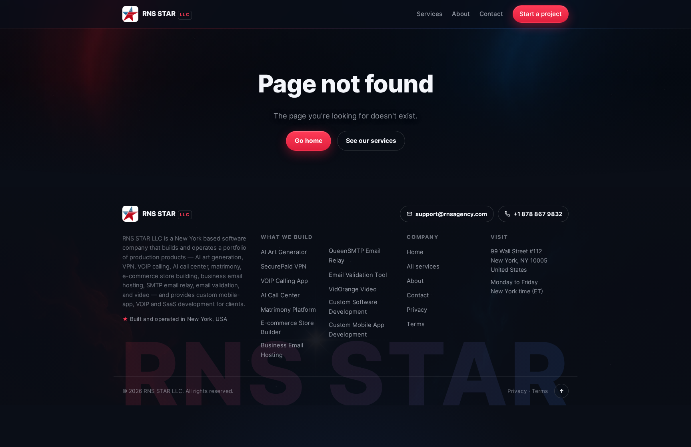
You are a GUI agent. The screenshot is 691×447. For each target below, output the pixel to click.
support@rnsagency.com (451, 213)
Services (429, 14)
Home (415, 252)
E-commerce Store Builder (287, 327)
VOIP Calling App (284, 281)
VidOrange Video (353, 289)
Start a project (540, 14)
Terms (416, 324)
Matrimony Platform (288, 309)
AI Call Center (280, 295)
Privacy (417, 309)
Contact (491, 14)
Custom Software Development (353, 307)
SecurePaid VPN (283, 266)
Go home (308, 140)
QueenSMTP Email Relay (355, 255)
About (461, 14)
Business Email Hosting (282, 350)
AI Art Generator (284, 252)
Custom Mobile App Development (356, 329)
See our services (371, 140)
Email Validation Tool (358, 275)
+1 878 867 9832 (537, 213)
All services (423, 266)
